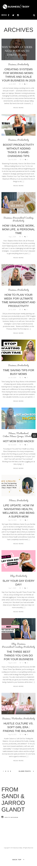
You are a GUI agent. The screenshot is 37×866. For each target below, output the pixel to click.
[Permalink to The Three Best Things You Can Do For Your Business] (18, 629)
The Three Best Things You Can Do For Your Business (18, 655)
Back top (17, 859)
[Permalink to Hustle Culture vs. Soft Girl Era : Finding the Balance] (18, 703)
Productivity (23, 64)
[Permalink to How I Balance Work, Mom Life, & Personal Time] (18, 203)
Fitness (11, 433)
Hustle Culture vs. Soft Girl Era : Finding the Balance (18, 727)
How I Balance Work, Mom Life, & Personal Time (18, 229)
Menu (4, 15)
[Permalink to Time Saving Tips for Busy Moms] (18, 350)
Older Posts (25, 771)
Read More (18, 107)
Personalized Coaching (23, 217)
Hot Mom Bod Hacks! (18, 441)
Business (12, 64)
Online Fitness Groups (13, 436)
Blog (12, 575)
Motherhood (22, 433)
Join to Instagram (11, 817)
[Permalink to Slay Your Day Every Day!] (18, 561)
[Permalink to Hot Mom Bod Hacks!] (18, 418)
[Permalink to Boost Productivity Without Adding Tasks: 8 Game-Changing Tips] (18, 125)
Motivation (16, 718)
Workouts (29, 436)
